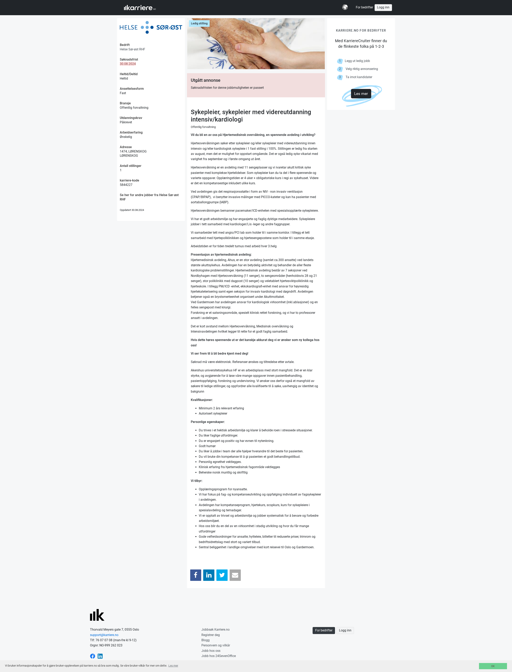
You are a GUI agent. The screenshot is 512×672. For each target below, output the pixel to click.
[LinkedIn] (208, 575)
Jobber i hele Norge (143, 7)
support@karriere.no (104, 635)
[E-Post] (235, 575)
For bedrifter (364, 7)
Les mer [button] (173, 665)
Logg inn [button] (383, 7)
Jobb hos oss (210, 651)
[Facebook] (195, 575)
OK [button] (493, 666)
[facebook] (92, 656)
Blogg (205, 640)
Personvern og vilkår (215, 645)
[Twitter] (222, 575)
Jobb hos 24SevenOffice (218, 656)
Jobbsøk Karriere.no (215, 629)
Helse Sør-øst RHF (132, 49)
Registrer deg (210, 635)
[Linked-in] (100, 656)
